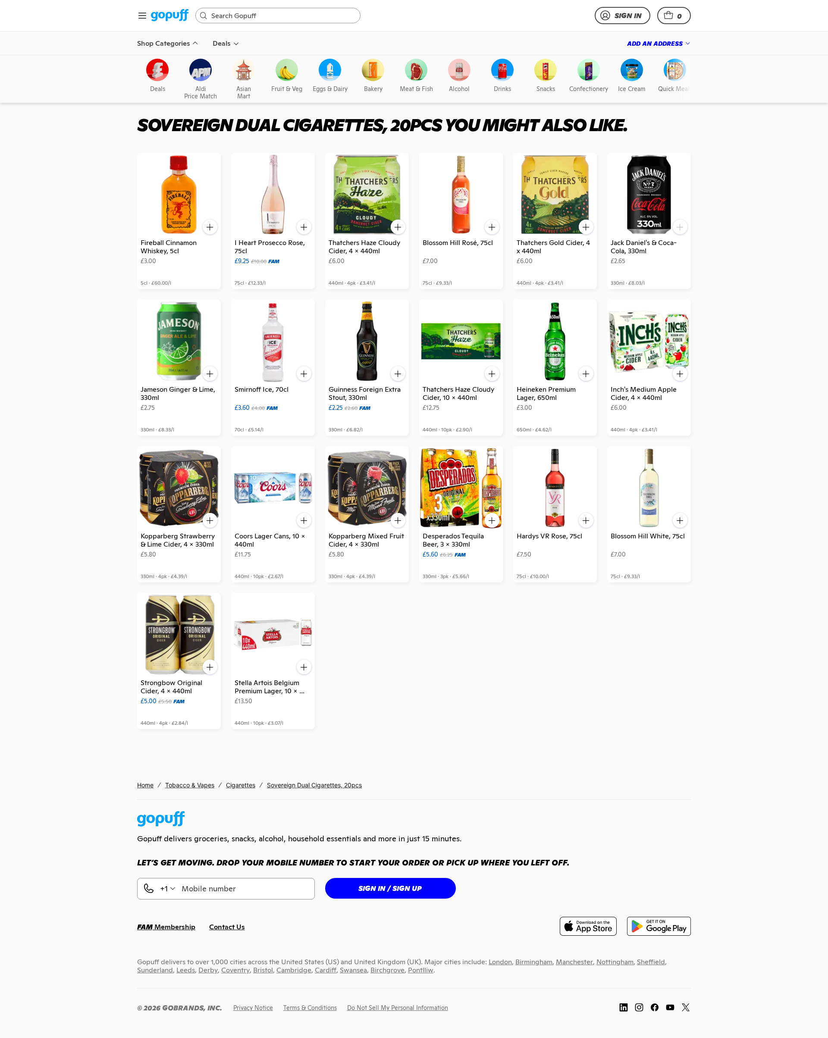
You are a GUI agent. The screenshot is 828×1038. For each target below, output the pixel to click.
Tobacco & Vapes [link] (189, 785)
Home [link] (145, 785)
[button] (674, 15)
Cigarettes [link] (240, 785)
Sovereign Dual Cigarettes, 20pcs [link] (314, 785)
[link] (169, 15)
